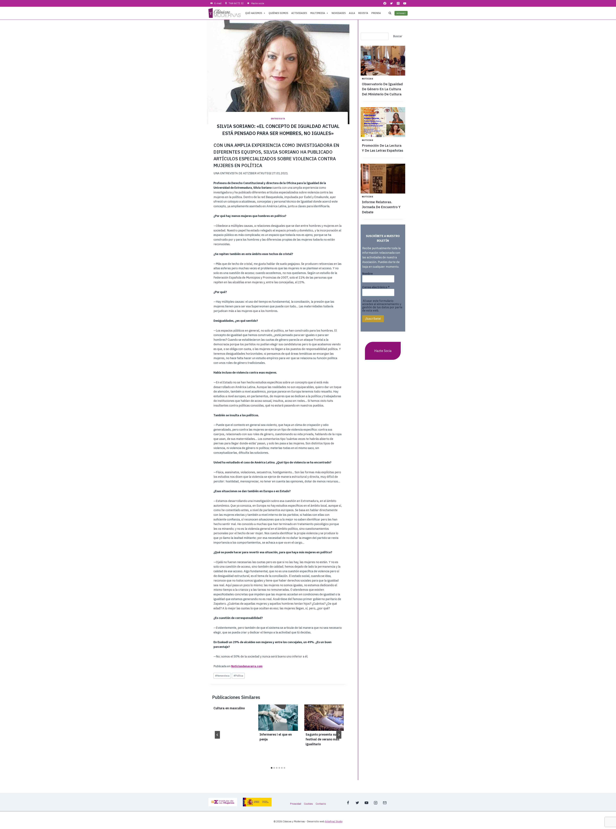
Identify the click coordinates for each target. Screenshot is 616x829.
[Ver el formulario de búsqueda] (390, 13)
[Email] (385, 803)
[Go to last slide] (217, 735)
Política (238, 675)
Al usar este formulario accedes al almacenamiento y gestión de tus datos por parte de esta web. (382, 305)
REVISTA (363, 13)
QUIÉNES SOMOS (278, 13)
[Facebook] (385, 3)
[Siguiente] (338, 735)
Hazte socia (257, 3)
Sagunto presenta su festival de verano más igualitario (322, 739)
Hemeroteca (222, 675)
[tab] (271, 768)
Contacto (321, 803)
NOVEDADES (339, 13)
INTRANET (401, 13)
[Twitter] (391, 3)
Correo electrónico (376, 287)
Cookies (308, 803)
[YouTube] (405, 3)
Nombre (367, 273)
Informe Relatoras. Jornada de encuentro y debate (381, 207)
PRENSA (376, 13)
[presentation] (278, 717)
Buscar (397, 36)
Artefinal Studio (333, 821)
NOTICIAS (367, 78)
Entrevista (278, 118)
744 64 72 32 (236, 3)
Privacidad (295, 803)
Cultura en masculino (229, 708)
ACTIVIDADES (299, 13)
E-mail (218, 3)
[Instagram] (398, 3)
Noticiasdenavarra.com (246, 666)
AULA (352, 13)
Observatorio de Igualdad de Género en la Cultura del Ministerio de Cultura (382, 89)
